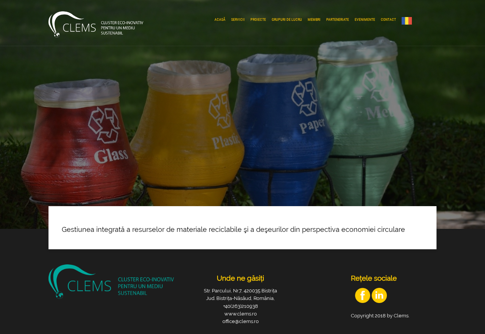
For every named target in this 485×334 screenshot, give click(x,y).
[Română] (409, 21)
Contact (388, 19)
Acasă (219, 19)
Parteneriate (337, 19)
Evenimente (365, 19)
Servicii (238, 19)
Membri (314, 19)
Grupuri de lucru (287, 19)
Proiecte (258, 19)
